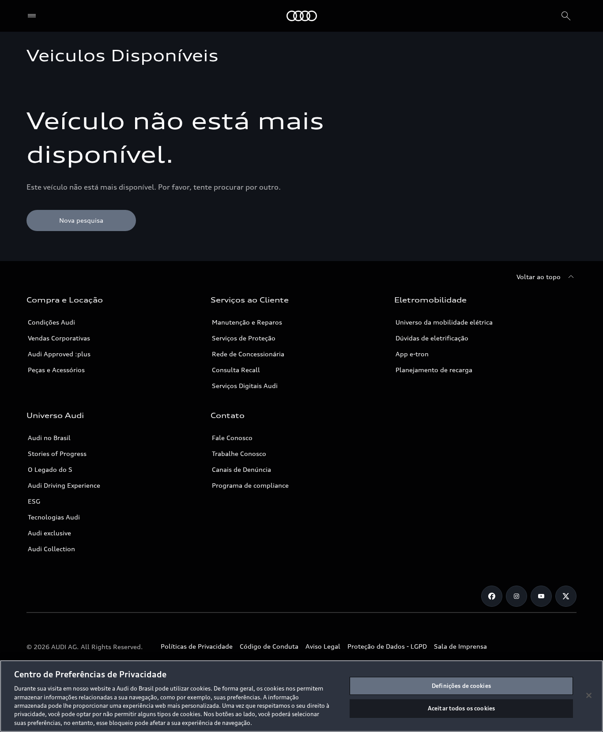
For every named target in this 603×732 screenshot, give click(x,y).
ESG (34, 501)
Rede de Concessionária (248, 354)
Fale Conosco (232, 437)
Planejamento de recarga (434, 369)
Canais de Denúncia (241, 469)
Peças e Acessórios (56, 369)
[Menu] (33, 16)
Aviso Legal (322, 646)
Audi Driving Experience (64, 485)
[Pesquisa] (566, 15)
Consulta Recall (236, 369)
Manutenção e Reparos (247, 322)
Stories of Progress (57, 453)
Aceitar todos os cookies (461, 708)
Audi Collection (51, 549)
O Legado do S (50, 469)
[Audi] (301, 16)
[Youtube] (541, 596)
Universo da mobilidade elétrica (444, 322)
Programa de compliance (250, 485)
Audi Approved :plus (59, 354)
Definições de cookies (461, 685)
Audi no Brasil (49, 437)
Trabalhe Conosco (239, 453)
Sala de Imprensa (460, 646)
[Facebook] (491, 596)
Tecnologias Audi (54, 517)
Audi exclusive (49, 533)
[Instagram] (516, 596)
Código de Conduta (269, 646)
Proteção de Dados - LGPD (387, 646)
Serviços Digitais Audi (245, 385)
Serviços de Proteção (243, 338)
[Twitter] (566, 596)
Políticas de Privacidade (197, 646)
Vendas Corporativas (59, 338)
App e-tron (412, 354)
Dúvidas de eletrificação (432, 338)
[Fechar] (589, 695)
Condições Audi (51, 322)
